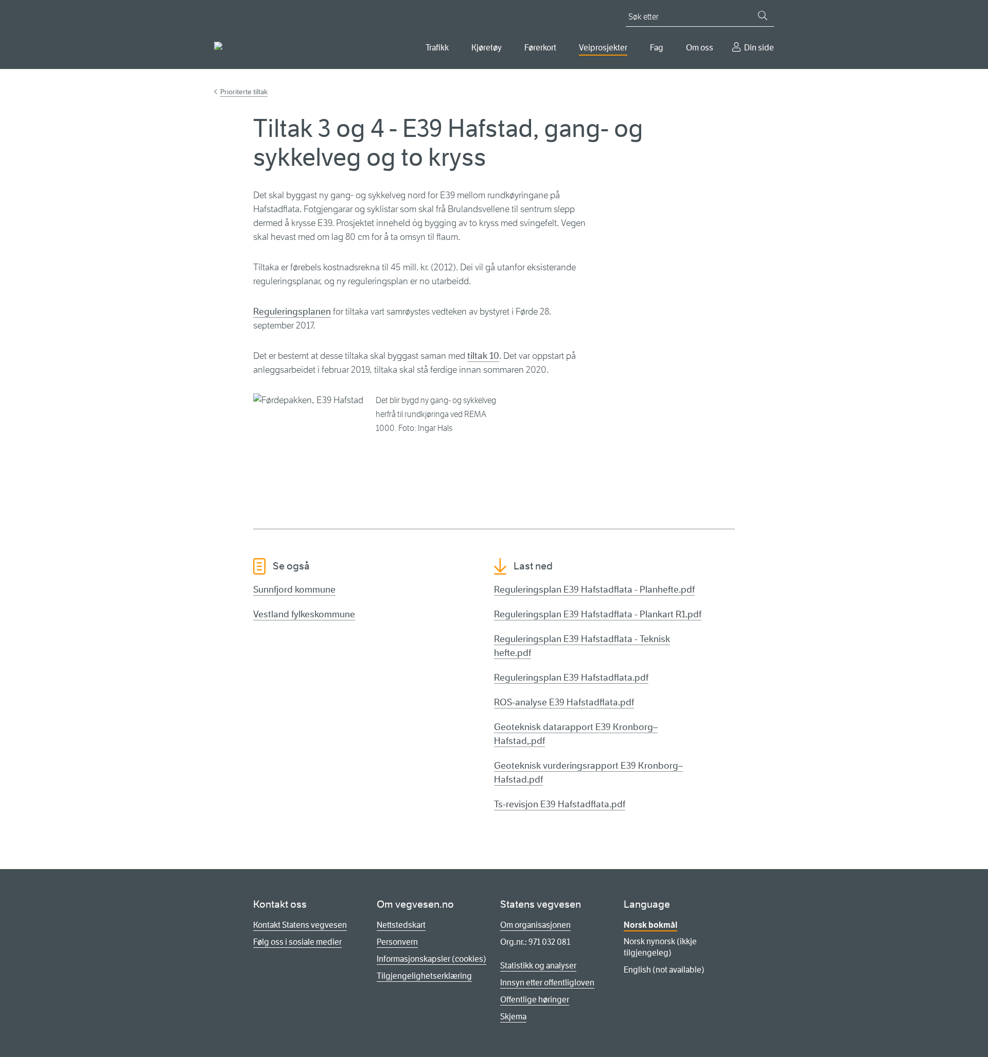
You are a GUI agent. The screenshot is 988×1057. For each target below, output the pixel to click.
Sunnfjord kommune (294, 589)
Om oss (699, 48)
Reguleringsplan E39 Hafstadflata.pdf (571, 677)
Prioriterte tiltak (244, 91)
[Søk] (762, 15)
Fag (656, 48)
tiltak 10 (483, 355)
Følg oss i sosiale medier (297, 942)
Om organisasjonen (535, 925)
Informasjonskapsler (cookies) (431, 959)
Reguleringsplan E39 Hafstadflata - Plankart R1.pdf (597, 614)
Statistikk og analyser (538, 966)
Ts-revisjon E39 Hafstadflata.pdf (559, 804)
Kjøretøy (486, 48)
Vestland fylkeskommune (304, 614)
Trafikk (437, 48)
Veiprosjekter (603, 48)
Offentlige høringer (534, 999)
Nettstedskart (401, 925)
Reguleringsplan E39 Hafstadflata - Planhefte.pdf (594, 589)
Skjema (513, 1016)
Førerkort (540, 48)
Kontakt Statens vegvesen (300, 925)
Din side (759, 48)
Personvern (397, 942)
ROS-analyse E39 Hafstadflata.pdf (564, 702)
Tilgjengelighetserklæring (424, 976)
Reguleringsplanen (292, 311)
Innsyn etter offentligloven (547, 982)
